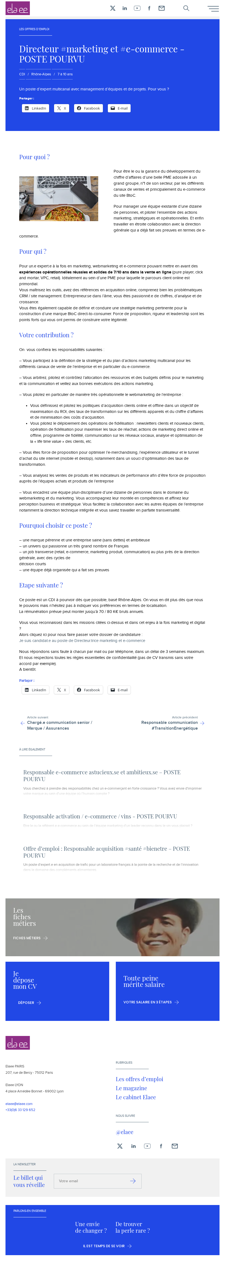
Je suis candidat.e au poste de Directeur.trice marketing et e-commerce (82, 640)
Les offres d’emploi (139, 1079)
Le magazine (131, 1088)
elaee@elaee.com (19, 1104)
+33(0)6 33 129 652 (20, 1110)
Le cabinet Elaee (136, 1097)
